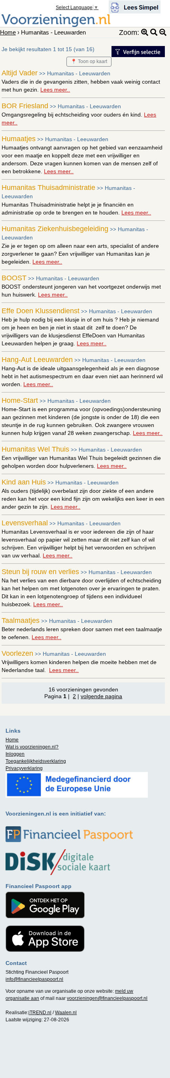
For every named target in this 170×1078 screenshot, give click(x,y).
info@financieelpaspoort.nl (34, 979)
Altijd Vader (20, 73)
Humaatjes (19, 139)
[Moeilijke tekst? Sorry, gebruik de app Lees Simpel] (135, 6)
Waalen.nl (66, 1012)
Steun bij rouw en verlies (40, 572)
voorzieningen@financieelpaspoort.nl (107, 998)
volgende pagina (101, 696)
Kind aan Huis (24, 482)
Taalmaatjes (21, 620)
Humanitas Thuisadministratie (48, 187)
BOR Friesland (25, 106)
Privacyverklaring (24, 768)
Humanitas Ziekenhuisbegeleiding (55, 229)
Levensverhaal (25, 523)
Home (8, 32)
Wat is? (32, 747)
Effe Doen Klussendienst (40, 311)
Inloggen (15, 754)
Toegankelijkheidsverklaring (36, 761)
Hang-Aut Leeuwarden (37, 360)
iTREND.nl (39, 1012)
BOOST (14, 278)
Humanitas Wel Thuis (35, 449)
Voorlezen (17, 653)
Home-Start (20, 400)
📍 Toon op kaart (89, 61)
